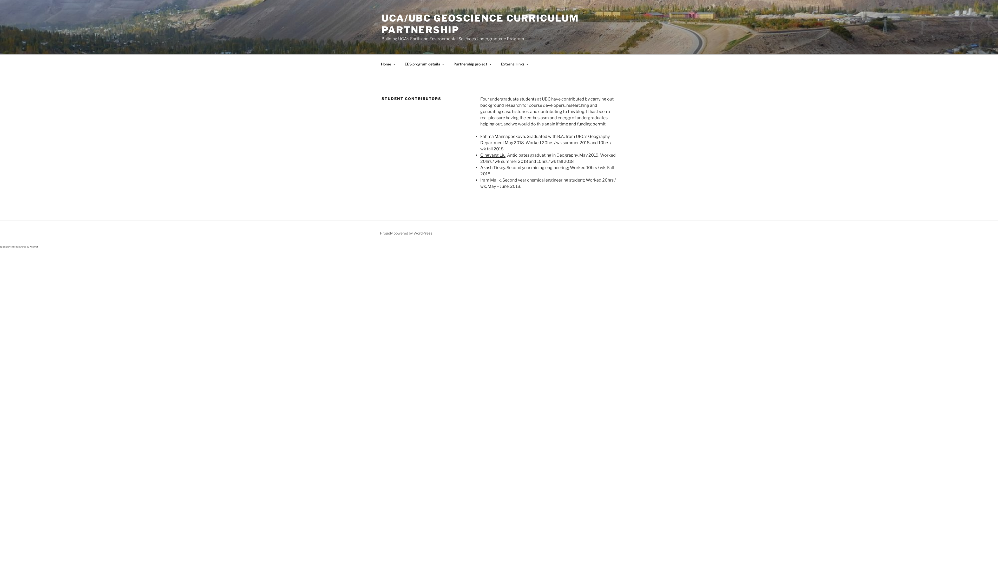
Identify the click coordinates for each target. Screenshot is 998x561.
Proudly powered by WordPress (406, 233)
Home (386, 64)
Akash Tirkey (492, 167)
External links (512, 64)
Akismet (34, 246)
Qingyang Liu (492, 155)
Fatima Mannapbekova (502, 136)
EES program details (422, 64)
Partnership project (470, 64)
